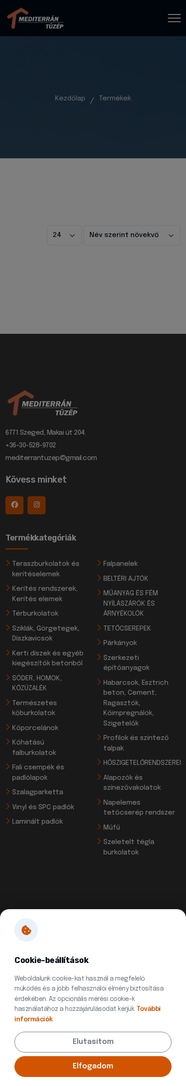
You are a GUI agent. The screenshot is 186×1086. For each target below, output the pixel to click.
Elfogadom (93, 1066)
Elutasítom (93, 1042)
